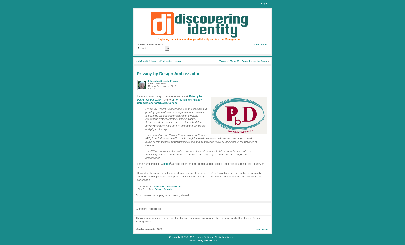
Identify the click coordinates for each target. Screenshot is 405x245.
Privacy (174, 81)
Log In (264, 4)
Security (168, 189)
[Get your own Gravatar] (142, 89)
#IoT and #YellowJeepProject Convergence (160, 61)
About (264, 44)
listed (166, 163)
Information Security (158, 81)
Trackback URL (174, 186)
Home (256, 44)
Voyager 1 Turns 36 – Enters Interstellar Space (243, 61)
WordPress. (211, 240)
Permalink (159, 186)
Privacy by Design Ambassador (168, 73)
